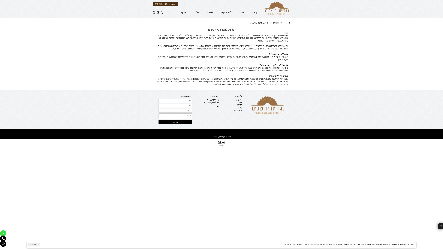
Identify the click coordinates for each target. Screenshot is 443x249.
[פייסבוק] (158, 12)
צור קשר (183, 12)
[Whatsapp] (154, 12)
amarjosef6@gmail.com (210, 102)
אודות (242, 12)
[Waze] (3, 243)
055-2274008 (212, 99)
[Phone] (162, 12)
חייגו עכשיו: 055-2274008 (166, 4)
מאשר (34, 245)
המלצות (196, 12)
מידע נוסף (215, 96)
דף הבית (255, 12)
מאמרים (210, 12)
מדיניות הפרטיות (287, 245)
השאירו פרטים (185, 96)
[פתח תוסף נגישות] (440, 226)
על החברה (238, 96)
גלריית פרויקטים (226, 12)
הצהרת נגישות (237, 110)
